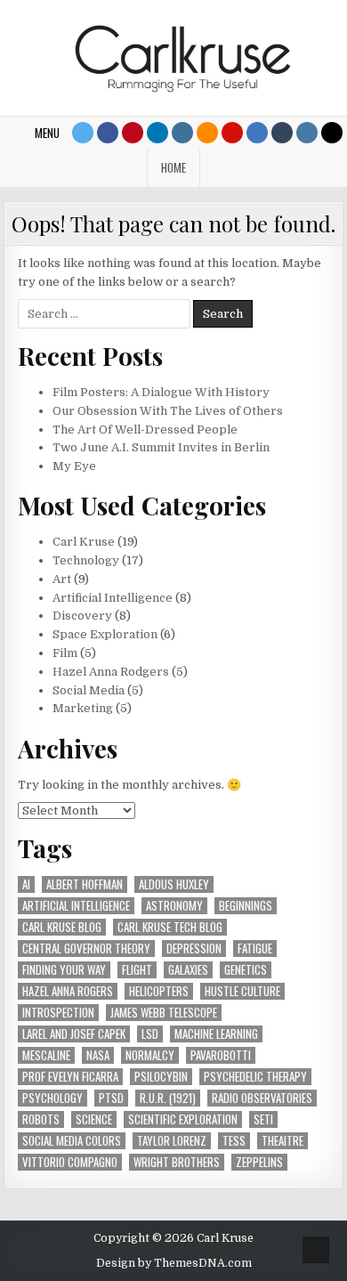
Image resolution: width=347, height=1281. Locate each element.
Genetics (245, 969)
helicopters (159, 991)
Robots (41, 1119)
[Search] (332, 132)
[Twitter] (82, 132)
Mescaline (46, 1055)
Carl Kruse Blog (61, 927)
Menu (47, 133)
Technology (85, 560)
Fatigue (255, 948)
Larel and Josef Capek (73, 1034)
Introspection (58, 1012)
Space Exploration (104, 634)
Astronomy (174, 905)
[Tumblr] (282, 132)
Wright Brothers (176, 1162)
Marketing (82, 708)
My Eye (74, 466)
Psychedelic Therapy (255, 1076)
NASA (97, 1055)
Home (173, 167)
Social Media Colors (71, 1140)
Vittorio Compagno (69, 1162)
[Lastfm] (232, 132)
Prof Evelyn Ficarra (70, 1076)
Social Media (88, 690)
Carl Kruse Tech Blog (169, 927)
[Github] (257, 132)
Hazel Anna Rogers (67, 991)
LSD (149, 1034)
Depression (194, 948)
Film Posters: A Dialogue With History (161, 392)
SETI (263, 1119)
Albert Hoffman (84, 884)
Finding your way (64, 969)
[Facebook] (107, 132)
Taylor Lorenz (171, 1140)
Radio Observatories (262, 1098)
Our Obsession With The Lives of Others (167, 411)
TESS (234, 1140)
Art (61, 579)
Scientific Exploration (183, 1119)
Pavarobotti (220, 1055)
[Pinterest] (132, 132)
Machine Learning (216, 1034)
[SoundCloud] (207, 132)
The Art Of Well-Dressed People (145, 429)
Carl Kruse (83, 541)
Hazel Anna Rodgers (110, 671)
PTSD (111, 1098)
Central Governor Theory (86, 948)
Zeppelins (259, 1162)
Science (94, 1119)
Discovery (82, 615)
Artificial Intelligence (112, 597)
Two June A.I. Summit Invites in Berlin (161, 447)
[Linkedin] (157, 132)
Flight (137, 969)
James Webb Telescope (163, 1012)
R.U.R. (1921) (168, 1098)
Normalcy (149, 1055)
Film (64, 653)
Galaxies (188, 969)
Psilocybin (161, 1076)
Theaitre (282, 1140)
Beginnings (245, 905)
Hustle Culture (242, 991)
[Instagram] (182, 132)
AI (26, 884)
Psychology (52, 1098)
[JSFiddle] (307, 132)
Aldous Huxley (174, 884)
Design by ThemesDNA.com (174, 1263)
